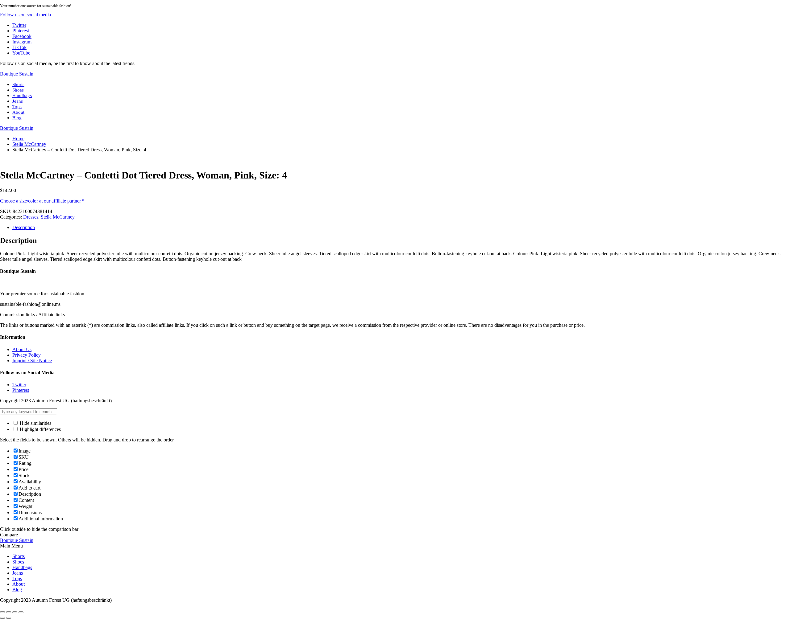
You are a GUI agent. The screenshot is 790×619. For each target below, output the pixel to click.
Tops (17, 106)
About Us (21, 349)
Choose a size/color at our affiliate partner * (42, 200)
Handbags (22, 95)
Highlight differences (40, 429)
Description (23, 227)
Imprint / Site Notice (32, 360)
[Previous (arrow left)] (2, 618)
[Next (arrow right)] (8, 618)
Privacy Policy (26, 355)
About (18, 112)
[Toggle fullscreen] (14, 612)
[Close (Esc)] (2, 612)
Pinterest (20, 390)
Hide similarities (35, 423)
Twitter (19, 384)
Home (18, 138)
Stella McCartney (29, 144)
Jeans (17, 101)
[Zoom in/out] (21, 612)
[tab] (401, 227)
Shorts (18, 84)
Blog (17, 117)
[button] (25, 14)
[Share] (8, 612)
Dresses (30, 216)
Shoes (18, 90)
